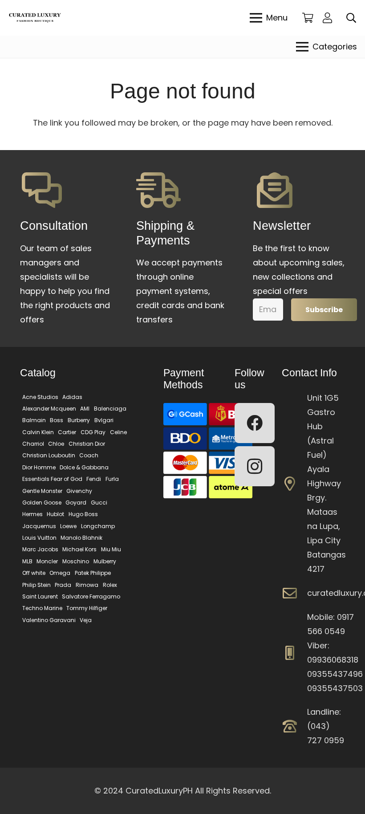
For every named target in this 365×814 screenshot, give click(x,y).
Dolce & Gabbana (84, 467)
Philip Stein (36, 585)
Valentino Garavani (49, 620)
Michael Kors (79, 549)
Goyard (75, 502)
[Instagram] (255, 466)
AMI (84, 408)
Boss (56, 420)
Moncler (47, 561)
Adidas (72, 397)
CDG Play (93, 432)
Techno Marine (42, 608)
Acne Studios (40, 397)
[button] (351, 18)
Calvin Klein (38, 432)
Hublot (55, 514)
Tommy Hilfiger (86, 608)
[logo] (35, 18)
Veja (86, 620)
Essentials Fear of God (52, 479)
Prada (63, 585)
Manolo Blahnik (81, 537)
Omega (59, 573)
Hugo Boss (83, 514)
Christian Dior (87, 444)
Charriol (33, 444)
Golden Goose (41, 502)
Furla (112, 479)
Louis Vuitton (39, 537)
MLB (27, 561)
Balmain (34, 420)
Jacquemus (39, 526)
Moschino (75, 561)
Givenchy (79, 491)
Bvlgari (104, 420)
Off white (33, 573)
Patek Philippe (93, 573)
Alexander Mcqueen (49, 408)
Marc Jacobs (40, 549)
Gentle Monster (42, 491)
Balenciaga (110, 408)
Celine (118, 432)
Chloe (56, 444)
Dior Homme (39, 467)
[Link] (330, 17)
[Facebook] (255, 423)
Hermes (32, 514)
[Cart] (308, 18)
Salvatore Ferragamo (91, 596)
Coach (88, 455)
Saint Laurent (40, 596)
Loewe (68, 526)
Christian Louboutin (48, 455)
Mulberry (104, 561)
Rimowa (87, 585)
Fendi (93, 479)
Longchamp (98, 526)
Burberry (79, 420)
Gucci (99, 502)
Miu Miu (111, 549)
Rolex (110, 585)
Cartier (67, 432)
